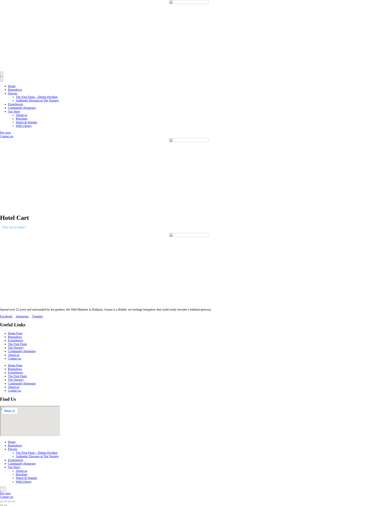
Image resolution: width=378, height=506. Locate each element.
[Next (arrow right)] (5, 505)
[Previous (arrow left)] (1, 505)
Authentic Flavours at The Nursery (37, 100)
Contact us (14, 358)
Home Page (15, 333)
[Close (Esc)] (13, 501)
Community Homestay (22, 107)
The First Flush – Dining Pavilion (36, 97)
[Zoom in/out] (1, 501)
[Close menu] (1, 78)
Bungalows (15, 89)
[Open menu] (1, 74)
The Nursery (16, 347)
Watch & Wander (26, 122)
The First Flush (17, 344)
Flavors (12, 93)
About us (21, 115)
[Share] (9, 501)
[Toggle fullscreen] (5, 501)
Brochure (21, 118)
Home (12, 86)
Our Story (14, 111)
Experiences (15, 104)
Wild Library (24, 126)
